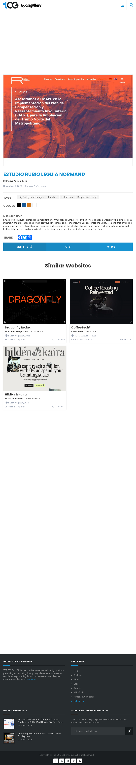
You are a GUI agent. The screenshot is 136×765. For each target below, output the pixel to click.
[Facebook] (19, 236)
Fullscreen (67, 197)
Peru (24, 180)
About (77, 679)
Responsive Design (87, 197)
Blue (24, 205)
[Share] (28, 236)
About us (31, 679)
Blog (76, 683)
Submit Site (79, 701)
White (34, 205)
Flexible (52, 197)
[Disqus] (68, 517)
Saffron (29, 205)
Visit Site (23, 246)
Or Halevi (79, 331)
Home (77, 670)
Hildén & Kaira (16, 394)
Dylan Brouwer (15, 398)
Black (19, 205)
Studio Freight (16, 331)
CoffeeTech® (81, 327)
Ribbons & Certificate (84, 696)
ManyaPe (11, 180)
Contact (77, 688)
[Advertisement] (69, 47)
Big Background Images (31, 197)
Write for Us (79, 692)
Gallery (77, 675)
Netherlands (35, 398)
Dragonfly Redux (18, 327)
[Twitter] (24, 236)
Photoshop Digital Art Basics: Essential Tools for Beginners (39, 735)
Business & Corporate (35, 186)
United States (36, 331)
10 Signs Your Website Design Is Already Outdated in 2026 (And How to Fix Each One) (40, 720)
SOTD (11, 335)
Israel (93, 331)
